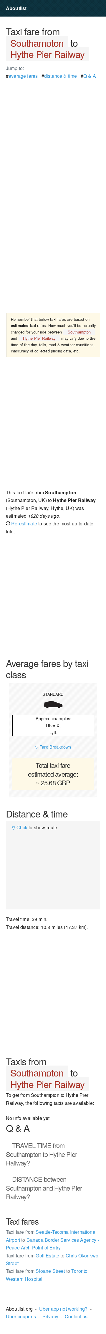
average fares (23, 75)
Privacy (50, 1316)
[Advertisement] (53, 133)
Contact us (76, 1316)
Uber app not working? (63, 1308)
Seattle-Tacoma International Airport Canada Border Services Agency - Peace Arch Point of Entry (52, 1239)
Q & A (89, 75)
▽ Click (19, 827)
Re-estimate (23, 523)
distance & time (60, 75)
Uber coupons (21, 1316)
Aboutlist (16, 8)
